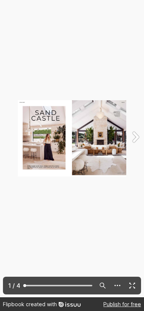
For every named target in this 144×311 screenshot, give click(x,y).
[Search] (102, 285)
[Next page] (135, 148)
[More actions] (117, 285)
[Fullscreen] (132, 285)
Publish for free (122, 304)
